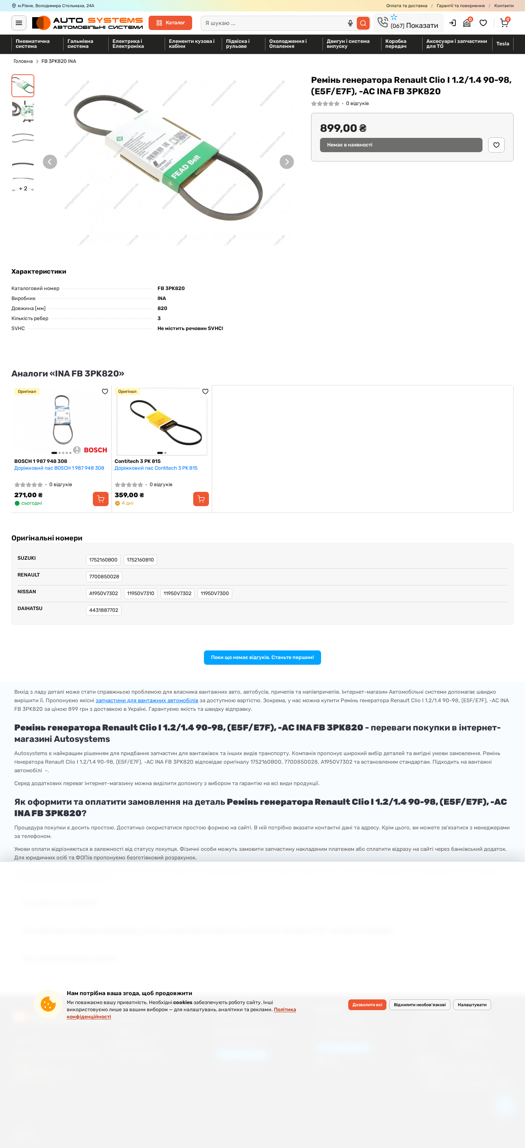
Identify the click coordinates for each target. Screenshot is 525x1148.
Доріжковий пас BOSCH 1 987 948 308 (59, 468)
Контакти (504, 5)
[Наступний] (287, 161)
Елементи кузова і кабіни (192, 43)
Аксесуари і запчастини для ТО (456, 43)
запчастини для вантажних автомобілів (147, 700)
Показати (414, 25)
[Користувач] (452, 23)
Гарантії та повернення (461, 5)
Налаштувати (472, 1004)
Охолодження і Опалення (288, 43)
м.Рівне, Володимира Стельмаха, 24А (56, 5)
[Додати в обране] (496, 145)
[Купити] (101, 499)
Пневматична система (33, 43)
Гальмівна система (80, 43)
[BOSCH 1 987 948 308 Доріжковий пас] (61, 422)
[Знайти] (363, 23)
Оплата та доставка (407, 5)
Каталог (175, 23)
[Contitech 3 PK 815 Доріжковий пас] (162, 422)
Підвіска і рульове (238, 43)
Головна (23, 61)
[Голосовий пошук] (350, 23)
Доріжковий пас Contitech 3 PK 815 (156, 468)
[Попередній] (50, 161)
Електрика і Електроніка (128, 43)
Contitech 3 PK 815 (138, 461)
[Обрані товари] (484, 23)
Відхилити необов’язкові (420, 1004)
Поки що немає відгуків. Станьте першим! (262, 657)
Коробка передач (395, 43)
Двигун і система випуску (348, 43)
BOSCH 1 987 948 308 (40, 461)
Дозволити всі (367, 1004)
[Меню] (18, 22)
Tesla (502, 44)
